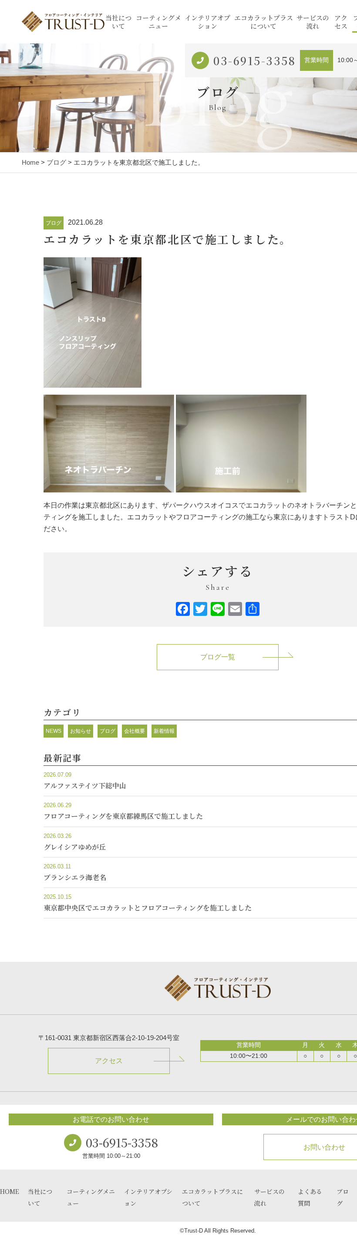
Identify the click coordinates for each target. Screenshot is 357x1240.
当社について (118, 22)
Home (30, 162)
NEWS (53, 731)
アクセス (340, 22)
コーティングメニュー (158, 22)
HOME (9, 1191)
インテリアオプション (207, 22)
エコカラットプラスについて (263, 22)
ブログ (56, 162)
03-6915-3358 (254, 60)
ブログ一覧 (217, 657)
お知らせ (80, 731)
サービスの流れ (312, 22)
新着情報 (164, 731)
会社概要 (134, 731)
